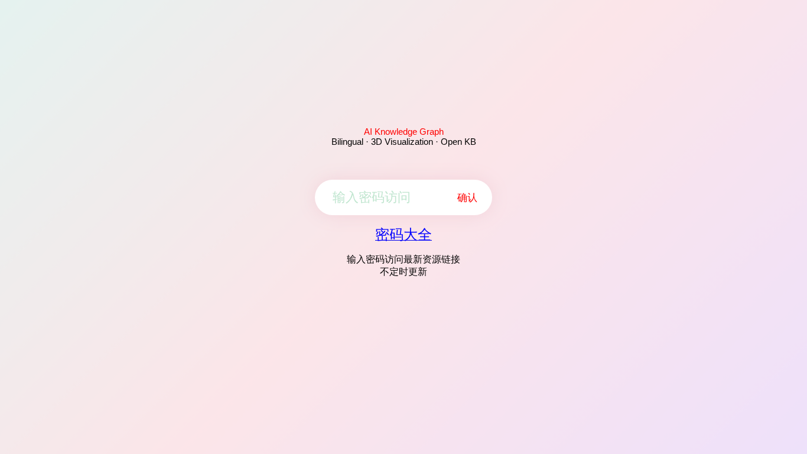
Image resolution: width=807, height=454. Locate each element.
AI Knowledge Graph (404, 132)
